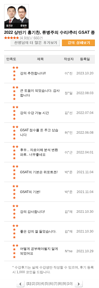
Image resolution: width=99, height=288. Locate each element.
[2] (33, 284)
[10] (69, 284)
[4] (42, 284)
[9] (64, 284)
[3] (38, 284)
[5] (46, 284)
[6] (51, 284)
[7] (55, 284)
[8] (60, 284)
